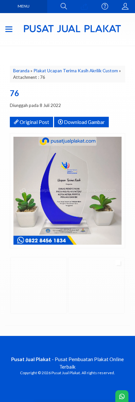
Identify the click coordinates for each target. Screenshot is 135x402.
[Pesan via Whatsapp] (84, 6)
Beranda (21, 70)
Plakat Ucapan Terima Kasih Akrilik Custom (75, 70)
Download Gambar (84, 122)
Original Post (34, 122)
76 (14, 93)
